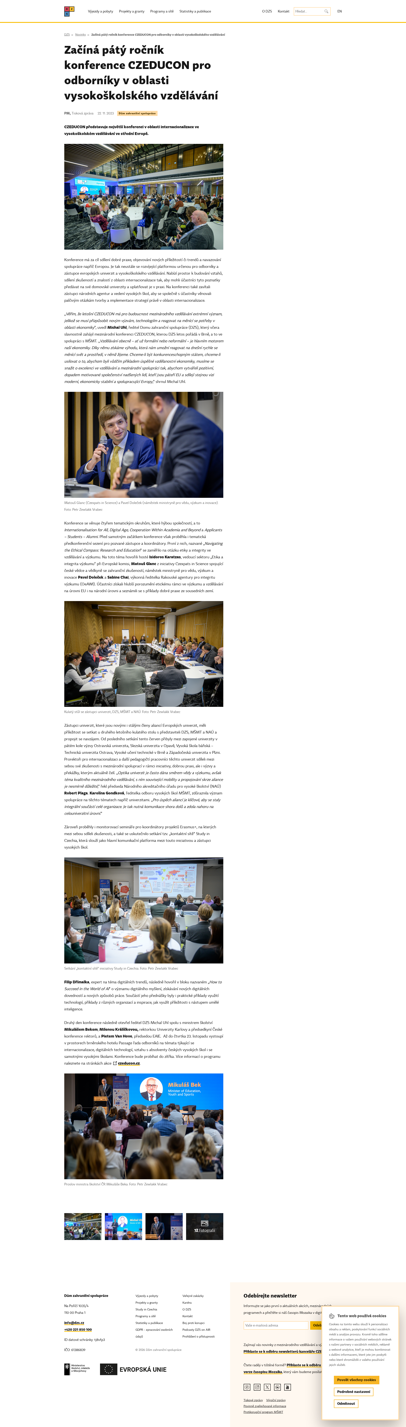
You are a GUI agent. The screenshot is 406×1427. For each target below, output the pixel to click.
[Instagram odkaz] (257, 1387)
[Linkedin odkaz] (277, 1387)
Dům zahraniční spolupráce (137, 113)
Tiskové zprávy (253, 1400)
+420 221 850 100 (78, 1329)
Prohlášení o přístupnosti (198, 1336)
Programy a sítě (162, 11)
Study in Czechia (146, 1309)
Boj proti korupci (193, 1323)
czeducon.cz (129, 1063)
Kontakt (283, 11)
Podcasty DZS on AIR (196, 1330)
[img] (83, 1226)
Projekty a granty (131, 11)
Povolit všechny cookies (356, 1380)
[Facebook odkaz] (247, 1387)
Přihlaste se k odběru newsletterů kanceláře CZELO (285, 1351)
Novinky (80, 34)
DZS (67, 34)
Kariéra (187, 1303)
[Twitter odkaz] (267, 1387)
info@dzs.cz (74, 1323)
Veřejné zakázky (193, 1296)
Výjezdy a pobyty (100, 11)
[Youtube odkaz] (287, 1387)
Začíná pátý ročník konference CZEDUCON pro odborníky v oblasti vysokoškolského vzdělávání (158, 35)
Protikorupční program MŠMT (263, 1412)
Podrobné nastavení (353, 1392)
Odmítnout (346, 1403)
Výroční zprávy (276, 1400)
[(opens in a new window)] (77, 1371)
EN (339, 11)
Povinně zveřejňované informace (265, 1406)
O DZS (267, 11)
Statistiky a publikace (195, 11)
